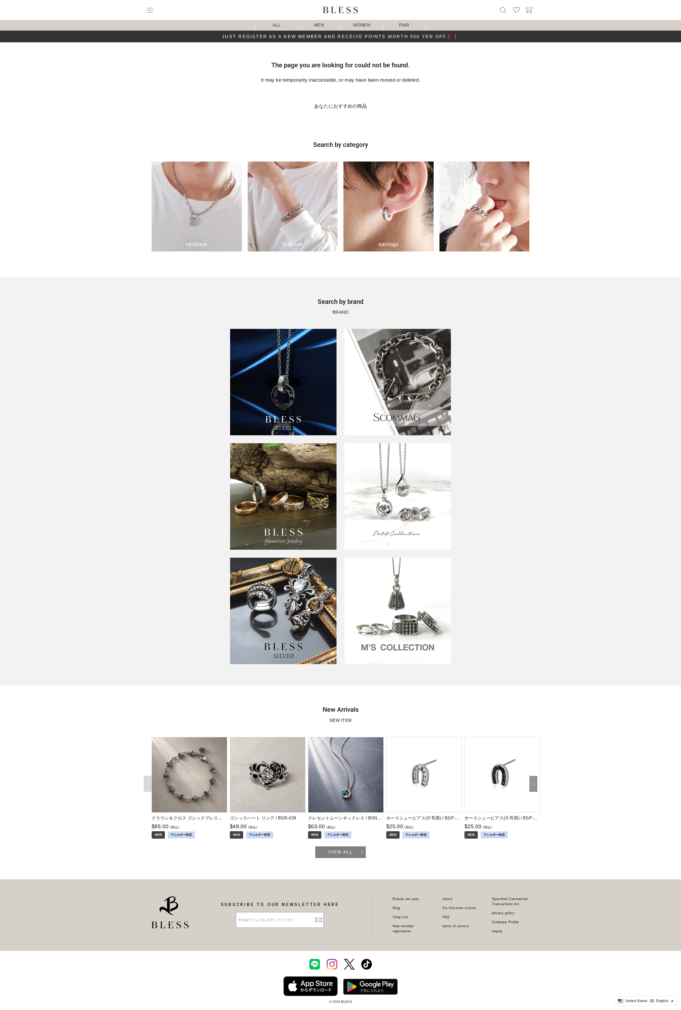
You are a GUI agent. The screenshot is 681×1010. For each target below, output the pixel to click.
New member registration (403, 928)
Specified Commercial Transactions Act (510, 901)
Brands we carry (406, 899)
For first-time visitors (459, 908)
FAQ (446, 917)
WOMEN (361, 25)
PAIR (404, 25)
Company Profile (505, 922)
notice (447, 899)
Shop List (400, 917)
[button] (533, 784)
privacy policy (503, 913)
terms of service (455, 926)
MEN (319, 25)
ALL (277, 25)
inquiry (497, 931)
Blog (396, 908)
